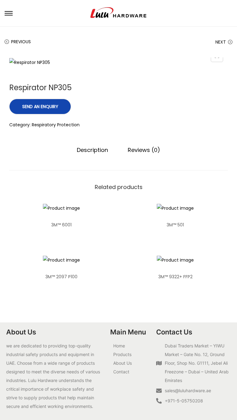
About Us (122, 363)
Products (122, 354)
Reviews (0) (144, 150)
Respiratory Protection (56, 125)
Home (119, 345)
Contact (121, 371)
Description (92, 150)
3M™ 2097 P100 (61, 277)
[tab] (92, 150)
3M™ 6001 (61, 225)
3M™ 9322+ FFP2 (175, 277)
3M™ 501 (175, 225)
